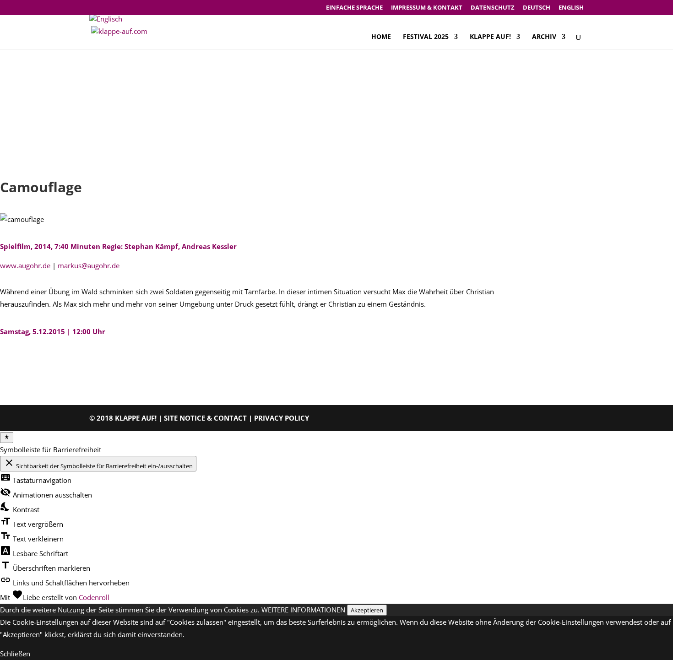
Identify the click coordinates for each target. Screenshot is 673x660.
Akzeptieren (367, 610)
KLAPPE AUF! (490, 37)
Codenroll (94, 597)
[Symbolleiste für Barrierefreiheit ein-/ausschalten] (6, 437)
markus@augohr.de (88, 265)
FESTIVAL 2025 (426, 37)
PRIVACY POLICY (281, 417)
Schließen (15, 653)
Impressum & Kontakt (426, 8)
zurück (24, 360)
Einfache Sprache (354, 8)
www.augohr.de (25, 265)
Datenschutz (493, 8)
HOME (381, 37)
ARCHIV (544, 37)
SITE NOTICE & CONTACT (205, 417)
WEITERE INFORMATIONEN (303, 609)
